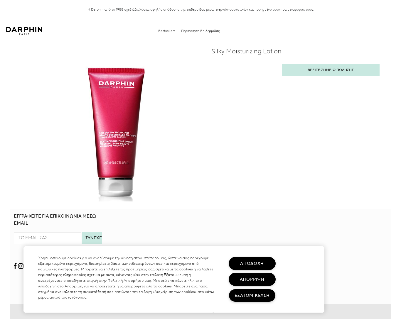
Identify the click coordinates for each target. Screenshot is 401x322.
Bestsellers (166, 31)
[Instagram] (20, 264)
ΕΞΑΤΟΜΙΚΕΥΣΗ (252, 295)
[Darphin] (24, 31)
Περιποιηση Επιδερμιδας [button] (200, 31)
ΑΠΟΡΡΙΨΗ (252, 279)
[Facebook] (15, 264)
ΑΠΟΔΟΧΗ (252, 263)
